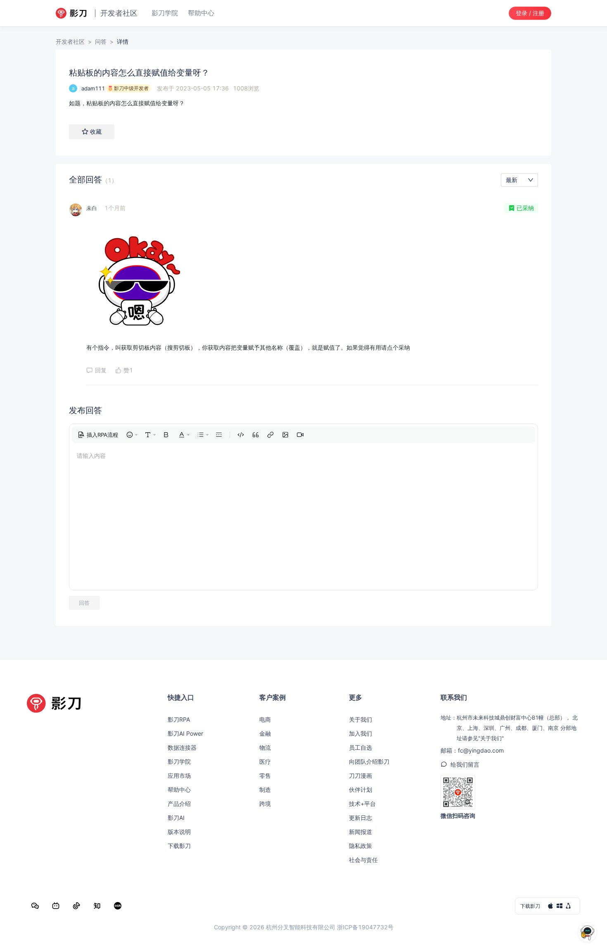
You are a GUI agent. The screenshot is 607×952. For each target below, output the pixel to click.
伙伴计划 (360, 789)
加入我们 (360, 733)
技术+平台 (362, 803)
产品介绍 (179, 803)
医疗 (265, 761)
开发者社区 (70, 41)
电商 (265, 719)
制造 (265, 789)
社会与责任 (363, 859)
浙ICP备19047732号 (365, 927)
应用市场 (179, 775)
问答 (101, 41)
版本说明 (179, 831)
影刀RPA (179, 719)
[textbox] (303, 103)
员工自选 (360, 747)
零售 (265, 775)
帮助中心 (179, 789)
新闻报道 (360, 831)
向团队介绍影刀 (369, 761)
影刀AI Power (185, 733)
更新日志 (360, 817)
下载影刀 (179, 845)
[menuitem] (97, 434)
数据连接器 (182, 747)
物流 (265, 747)
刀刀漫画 (360, 775)
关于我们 (360, 719)
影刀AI (176, 817)
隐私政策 (360, 845)
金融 (265, 733)
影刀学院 (179, 761)
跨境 (265, 803)
